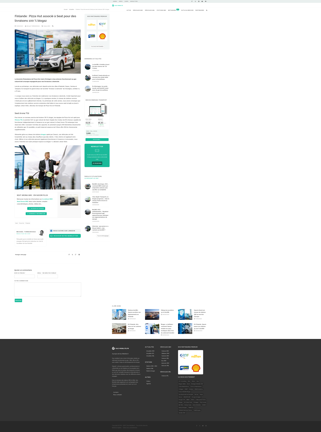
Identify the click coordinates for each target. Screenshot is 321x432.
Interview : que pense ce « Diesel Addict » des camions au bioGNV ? (100, 228)
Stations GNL (149, 368)
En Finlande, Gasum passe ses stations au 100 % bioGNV (200, 326)
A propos (115, 392)
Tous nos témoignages (103, 235)
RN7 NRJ (181, 405)
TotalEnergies (197, 410)
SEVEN (204, 405)
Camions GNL (165, 358)
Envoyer (18, 300)
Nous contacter (117, 394)
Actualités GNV (150, 351)
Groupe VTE (182, 399)
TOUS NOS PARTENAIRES (97, 46)
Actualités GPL (150, 353)
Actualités (71, 9)
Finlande (27, 223)
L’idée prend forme (201, 399)
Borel (188, 383)
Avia (198, 381)
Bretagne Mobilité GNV (197, 383)
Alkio (189, 381)
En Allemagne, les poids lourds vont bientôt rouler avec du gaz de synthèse (100, 88)
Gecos (180, 397)
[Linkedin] (198, 1)
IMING (188, 399)
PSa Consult (203, 402)
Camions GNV (165, 356)
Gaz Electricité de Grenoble (186, 394)
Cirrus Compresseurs (196, 386)
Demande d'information (37, 213)
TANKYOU (190, 407)
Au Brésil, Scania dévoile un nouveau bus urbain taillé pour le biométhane (101, 77)
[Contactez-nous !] (205, 1)
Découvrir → (97, 139)
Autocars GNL (165, 365)
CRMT (186, 389)
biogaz (43, 134)
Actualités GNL (150, 356)
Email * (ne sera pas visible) (46, 273)
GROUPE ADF (187, 397)
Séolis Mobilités (197, 405)
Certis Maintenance (184, 386)
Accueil (65, 9)
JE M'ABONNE (97, 163)
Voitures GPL (165, 375)
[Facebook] (192, 1)
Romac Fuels (188, 405)
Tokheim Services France (185, 410)
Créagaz (181, 389)
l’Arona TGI (18, 120)
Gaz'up (196, 394)
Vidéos (120, 1)
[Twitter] (195, 1)
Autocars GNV (165, 363)
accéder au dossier (37, 208)
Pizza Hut (21, 223)
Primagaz (196, 402)
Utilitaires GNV (165, 353)
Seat (16, 223)
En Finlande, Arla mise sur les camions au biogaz (134, 326)
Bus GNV (164, 360)
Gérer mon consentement (130, 427)
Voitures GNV (165, 351)
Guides (126, 1)
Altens (193, 381)
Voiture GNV (47, 26)
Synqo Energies (183, 407)
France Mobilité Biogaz (185, 391)
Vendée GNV (182, 412)
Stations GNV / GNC (151, 366)
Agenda (115, 1)
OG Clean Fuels (188, 402)
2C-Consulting (182, 381)
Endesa (191, 389)
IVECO (192, 399)
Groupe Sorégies (196, 397)
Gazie (201, 394)
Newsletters (134, 1)
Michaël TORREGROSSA (33, 26)
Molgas (180, 402)
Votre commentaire (21, 280)
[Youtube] (202, 1)
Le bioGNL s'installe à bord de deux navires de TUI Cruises (100, 66)
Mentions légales (116, 427)
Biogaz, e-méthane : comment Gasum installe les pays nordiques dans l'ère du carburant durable (167, 329)
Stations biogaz (150, 371)
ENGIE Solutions (199, 389)
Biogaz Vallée (182, 383)
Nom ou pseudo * (20, 273)
